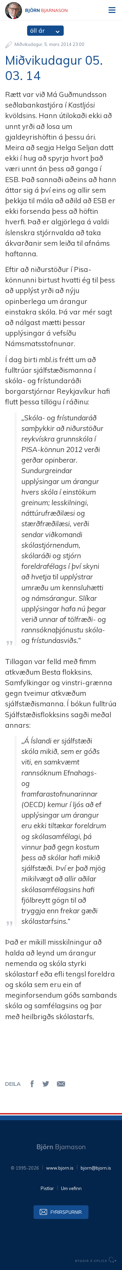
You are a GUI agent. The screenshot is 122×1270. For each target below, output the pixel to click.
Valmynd (112, 10)
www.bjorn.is (60, 1168)
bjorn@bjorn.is (96, 1168)
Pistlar (47, 1188)
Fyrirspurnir (66, 1212)
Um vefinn (71, 1188)
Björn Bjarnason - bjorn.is (42, 10)
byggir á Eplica (96, 1259)
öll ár (37, 30)
